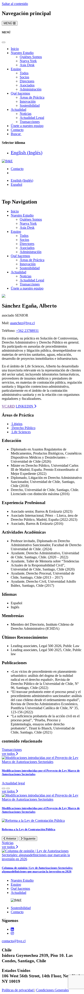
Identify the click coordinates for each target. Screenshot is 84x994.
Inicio (15, 49)
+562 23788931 (27, 331)
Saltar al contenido (15, 4)
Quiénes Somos (31, 57)
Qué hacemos (20, 93)
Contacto (17, 130)
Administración (30, 89)
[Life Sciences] (11, 432)
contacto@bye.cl (14, 941)
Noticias (25, 113)
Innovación (28, 101)
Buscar (16, 134)
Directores (27, 81)
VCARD (8, 406)
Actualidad (18, 109)
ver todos (9, 754)
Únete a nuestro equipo (27, 126)
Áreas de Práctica (32, 97)
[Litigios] (11, 424)
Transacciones (30, 122)
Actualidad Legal (32, 118)
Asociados (27, 85)
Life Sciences (21, 432)
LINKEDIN (25, 406)
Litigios (17, 424)
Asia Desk (27, 65)
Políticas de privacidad (18, 990)
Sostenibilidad (30, 105)
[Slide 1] (8, 788)
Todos (24, 73)
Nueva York (28, 61)
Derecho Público (23, 428)
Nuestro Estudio (22, 53)
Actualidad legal (13, 783)
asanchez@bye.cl (22, 323)
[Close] (3, 42)
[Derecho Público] (11, 428)
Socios (24, 77)
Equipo (16, 69)
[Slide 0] (3, 788)
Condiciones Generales (52, 990)
